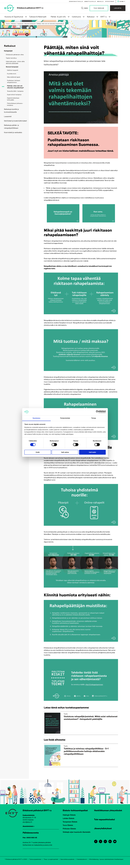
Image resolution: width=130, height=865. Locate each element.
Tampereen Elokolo (70, 822)
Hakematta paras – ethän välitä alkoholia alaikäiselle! (15, 62)
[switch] (54, 444)
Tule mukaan (99, 8)
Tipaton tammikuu (11, 58)
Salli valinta (65, 452)
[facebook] (95, 841)
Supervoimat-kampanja (14, 94)
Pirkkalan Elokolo (69, 829)
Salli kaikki (92, 452)
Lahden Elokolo (68, 818)
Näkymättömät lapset (13, 77)
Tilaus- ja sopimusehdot (51, 859)
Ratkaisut (91, 17)
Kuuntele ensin (11, 73)
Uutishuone (76, 17)
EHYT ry (103, 17)
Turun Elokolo (68, 825)
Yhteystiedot (109, 1)
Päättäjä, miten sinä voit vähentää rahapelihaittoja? (50, 23)
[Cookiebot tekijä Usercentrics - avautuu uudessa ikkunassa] (97, 411)
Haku (86, 8)
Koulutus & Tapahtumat (14, 17)
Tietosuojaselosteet (35, 859)
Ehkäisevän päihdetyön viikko (15, 54)
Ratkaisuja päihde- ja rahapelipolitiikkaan (11, 126)
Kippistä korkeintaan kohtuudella (13, 99)
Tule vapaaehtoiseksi (104, 819)
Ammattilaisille (90, 1)
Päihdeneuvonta (31, 832)
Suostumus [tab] (36, 418)
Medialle (100, 1)
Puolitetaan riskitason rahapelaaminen (13, 81)
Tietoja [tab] (93, 418)
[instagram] (105, 841)
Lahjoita (117, 8)
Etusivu (8, 23)
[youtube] (115, 841)
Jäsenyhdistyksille (76, 1)
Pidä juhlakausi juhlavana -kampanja (15, 104)
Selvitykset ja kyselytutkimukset (15, 121)
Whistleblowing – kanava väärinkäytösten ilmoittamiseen (106, 859)
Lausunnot (8, 116)
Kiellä (37, 452)
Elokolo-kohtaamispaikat (75, 810)
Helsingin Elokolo (69, 815)
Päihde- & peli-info (58, 17)
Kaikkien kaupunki (12, 70)
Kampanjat (20, 23)
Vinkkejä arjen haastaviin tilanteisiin (76, 832)
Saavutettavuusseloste (67, 859)
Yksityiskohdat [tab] (65, 418)
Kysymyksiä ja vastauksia (13, 132)
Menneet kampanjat (29, 23)
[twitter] (100, 841)
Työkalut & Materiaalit (37, 17)
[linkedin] (110, 841)
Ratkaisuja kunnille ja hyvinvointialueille (11, 110)
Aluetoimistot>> (28, 826)
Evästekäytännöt (82, 859)
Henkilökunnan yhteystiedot (108, 810)
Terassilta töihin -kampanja (15, 91)
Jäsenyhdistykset (103, 828)
